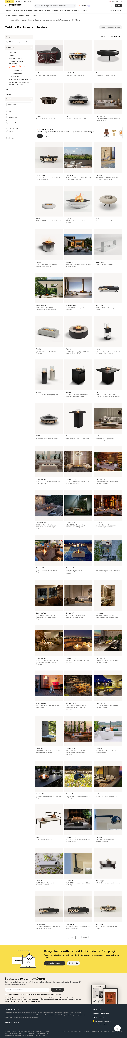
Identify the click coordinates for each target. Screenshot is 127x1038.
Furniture (8, 11)
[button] (84, 6)
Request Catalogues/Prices (111, 27)
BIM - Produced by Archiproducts (19, 42)
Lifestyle (84, 11)
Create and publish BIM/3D (101, 1013)
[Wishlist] (111, 6)
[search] (36, 6)
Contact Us (16, 1022)
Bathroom (16, 11)
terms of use (26, 998)
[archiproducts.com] (13, 5)
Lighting (29, 11)
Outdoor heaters (16, 74)
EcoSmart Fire (13, 117)
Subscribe (58, 989)
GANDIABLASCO (13, 128)
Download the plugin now (55, 963)
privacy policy (38, 998)
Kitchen (22, 11)
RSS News (104, 1031)
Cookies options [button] (72, 1031)
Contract (47, 11)
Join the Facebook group (100, 1024)
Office (41, 11)
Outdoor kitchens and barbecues (16, 62)
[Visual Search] (74, 6)
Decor (61, 11)
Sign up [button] (18, 20)
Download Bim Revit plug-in (102, 1021)
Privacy (64, 1031)
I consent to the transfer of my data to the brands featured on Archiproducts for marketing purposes (34, 994)
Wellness (55, 11)
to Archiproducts (10, 7)
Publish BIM (9, 1)
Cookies (80, 1031)
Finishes (67, 11)
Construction (75, 11)
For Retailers (27, 1)
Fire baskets (15, 76)
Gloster (11, 131)
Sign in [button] (118, 5)
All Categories (11, 52)
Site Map (119, 1031)
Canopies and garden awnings (20, 79)
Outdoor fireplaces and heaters (17, 67)
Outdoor (35, 11)
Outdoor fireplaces (17, 71)
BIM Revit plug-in (115, 11)
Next (84, 937)
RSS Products (111, 1031)
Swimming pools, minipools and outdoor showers (19, 83)
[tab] (21, 1)
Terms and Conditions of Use (92, 1031)
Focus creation (13, 123)
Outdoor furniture (15, 58)
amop (10, 111)
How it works (73, 963)
